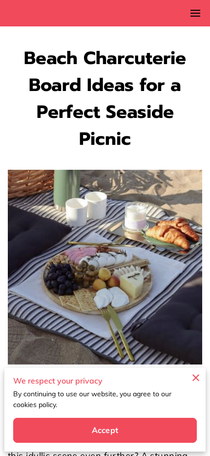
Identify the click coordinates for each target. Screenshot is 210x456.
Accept (105, 430)
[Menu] (195, 13)
